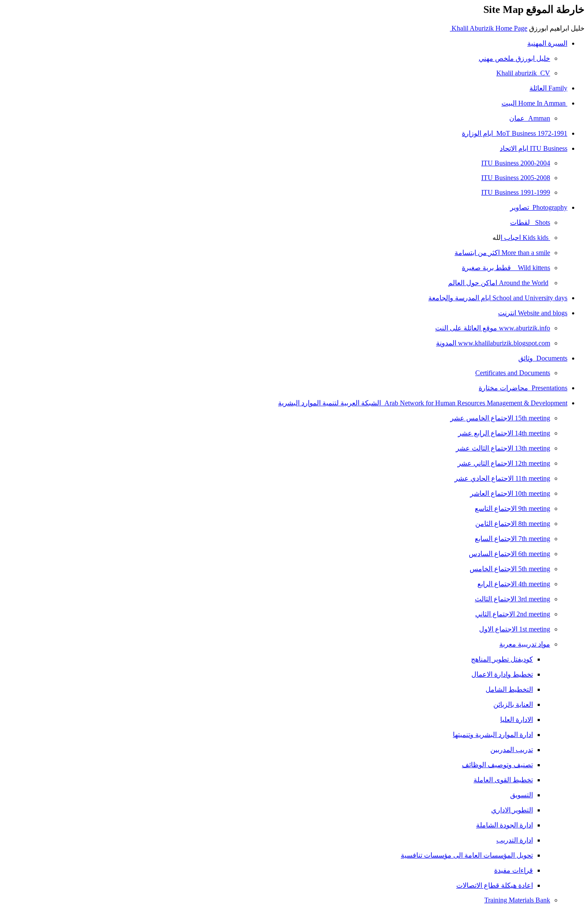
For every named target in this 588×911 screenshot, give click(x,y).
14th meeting (504, 433)
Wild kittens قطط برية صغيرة (506, 267)
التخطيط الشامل (509, 689)
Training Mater (504, 900)
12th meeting (504, 463)
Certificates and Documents (512, 372)
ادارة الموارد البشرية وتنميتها (493, 734)
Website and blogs (532, 313)
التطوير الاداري (512, 810)
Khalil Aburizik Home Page (488, 28)
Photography (538, 207)
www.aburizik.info (492, 328)
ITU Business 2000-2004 (515, 163)
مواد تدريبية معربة (524, 644)
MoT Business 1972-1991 (514, 133)
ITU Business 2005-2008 (515, 177)
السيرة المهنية (547, 43)
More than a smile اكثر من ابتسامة (502, 252)
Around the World (498, 282)
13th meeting (503, 448)
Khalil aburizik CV (523, 73)
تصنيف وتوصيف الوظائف (497, 764)
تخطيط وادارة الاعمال (502, 674)
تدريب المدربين (511, 749)
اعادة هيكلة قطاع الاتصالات (494, 885)
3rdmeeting (512, 599)
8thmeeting (512, 523)
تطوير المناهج (502, 659)
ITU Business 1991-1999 (515, 192)
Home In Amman (534, 103)
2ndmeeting (512, 614)
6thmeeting (509, 553)
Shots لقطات (530, 222)
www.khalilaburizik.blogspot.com (493, 343)
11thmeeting (502, 478)
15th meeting (500, 418)
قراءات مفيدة (513, 870)
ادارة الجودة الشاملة (504, 825)
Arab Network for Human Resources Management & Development (422, 403)
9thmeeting (512, 508)
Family (548, 88)
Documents (542, 358)
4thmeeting (513, 584)
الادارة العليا (516, 719)
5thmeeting (510, 568)
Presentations (523, 388)
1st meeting (514, 629)
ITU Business (533, 148)
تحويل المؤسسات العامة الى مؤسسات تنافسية (467, 855)
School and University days (497, 298)
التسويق (521, 795)
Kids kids (524, 237)
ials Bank (537, 900)
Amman (529, 118)
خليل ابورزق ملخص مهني (514, 58)
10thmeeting (510, 493)
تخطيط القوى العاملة (503, 780)
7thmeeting (512, 538)
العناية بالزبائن (513, 704)
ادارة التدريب (514, 840)
